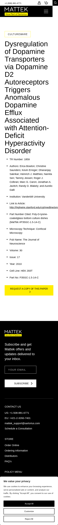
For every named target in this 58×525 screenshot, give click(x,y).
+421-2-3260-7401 (20, 418)
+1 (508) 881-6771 (13, 3)
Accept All (29, 504)
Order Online (12, 445)
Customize (29, 511)
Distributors (11, 456)
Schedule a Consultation (18, 428)
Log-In (39, 3)
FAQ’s (8, 461)
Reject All (29, 519)
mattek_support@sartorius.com (22, 423)
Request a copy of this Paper (29, 289)
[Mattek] (16, 11)
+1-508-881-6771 (19, 412)
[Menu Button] (46, 11)
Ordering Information (16, 450)
